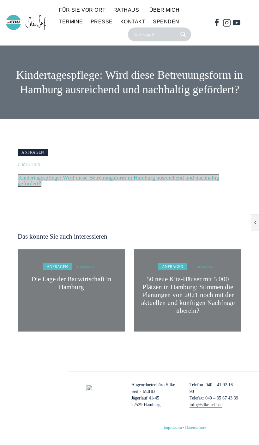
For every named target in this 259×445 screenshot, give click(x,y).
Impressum (173, 427)
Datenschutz (195, 427)
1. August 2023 (86, 267)
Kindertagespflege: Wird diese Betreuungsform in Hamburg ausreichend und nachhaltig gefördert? (118, 180)
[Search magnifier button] (184, 34)
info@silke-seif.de (206, 404)
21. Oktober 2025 (203, 267)
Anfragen (32, 152)
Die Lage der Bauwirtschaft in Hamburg (71, 283)
